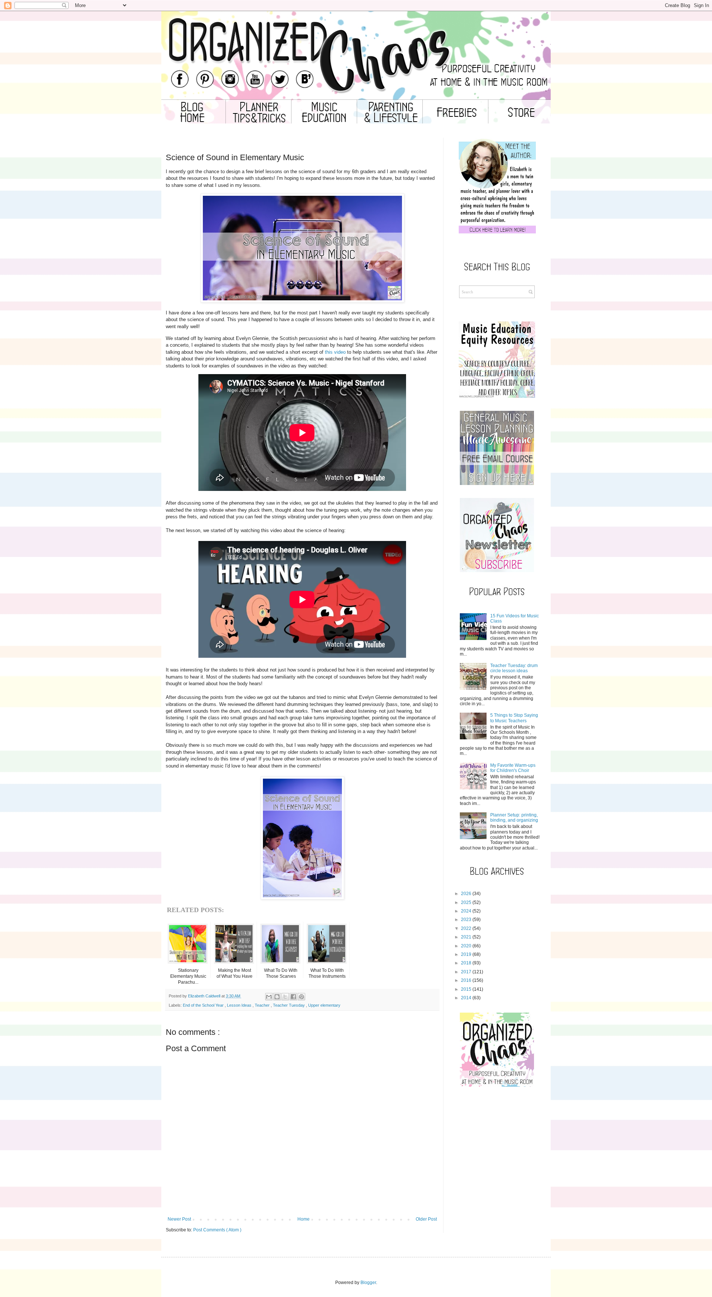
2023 (466, 919)
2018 (466, 963)
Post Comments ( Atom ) (217, 1229)
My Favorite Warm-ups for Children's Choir (512, 768)
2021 (466, 937)
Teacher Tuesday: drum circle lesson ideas (514, 668)
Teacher (263, 1005)
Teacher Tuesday (289, 1005)
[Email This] (269, 996)
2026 (466, 893)
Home (303, 1219)
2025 (466, 902)
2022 (466, 928)
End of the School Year (204, 1005)
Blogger (368, 1282)
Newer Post (179, 1219)
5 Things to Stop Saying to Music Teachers (514, 718)
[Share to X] (285, 996)
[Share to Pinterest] (301, 996)
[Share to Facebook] (293, 996)
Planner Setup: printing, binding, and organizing (514, 817)
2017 (466, 971)
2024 (466, 911)
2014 (466, 997)
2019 (466, 954)
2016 (466, 980)
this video (335, 352)
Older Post (426, 1219)
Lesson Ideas (240, 1005)
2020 (466, 945)
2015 (466, 989)
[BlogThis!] (277, 996)
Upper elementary (324, 1005)
